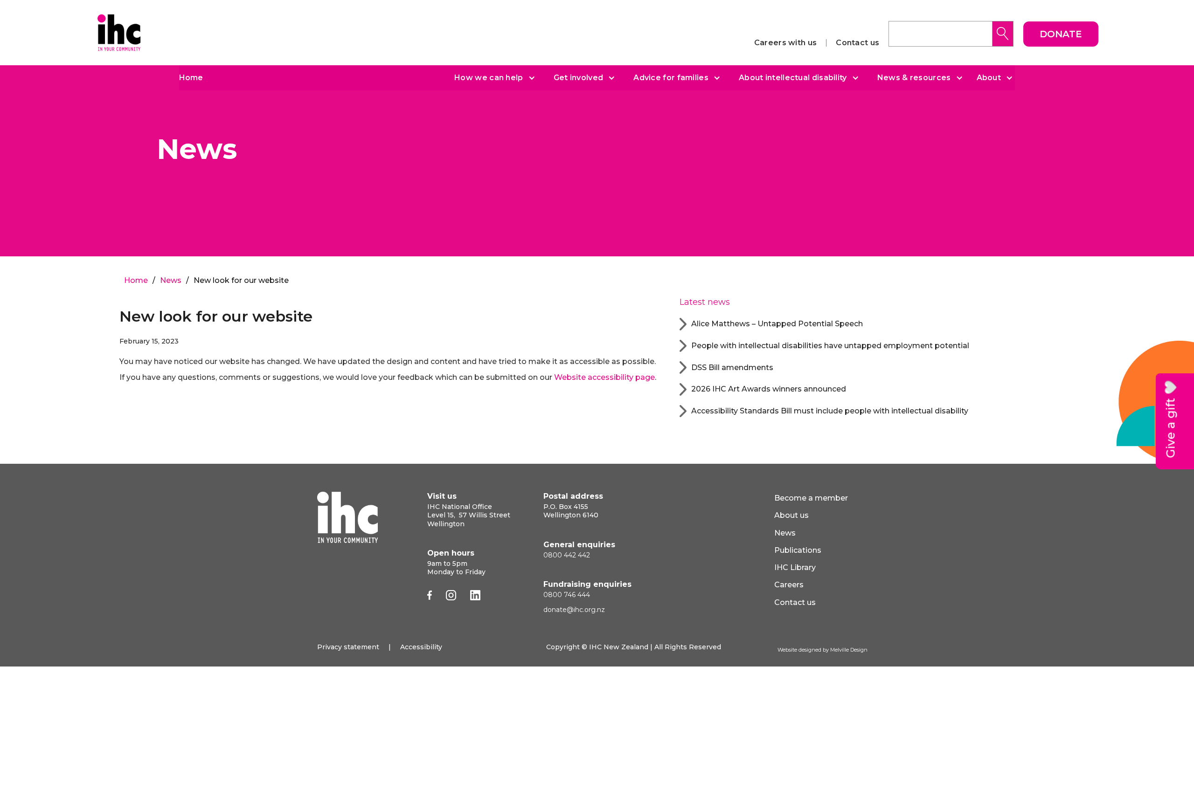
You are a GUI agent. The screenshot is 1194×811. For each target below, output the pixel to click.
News (170, 280)
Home (191, 77)
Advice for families (670, 78)
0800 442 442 (566, 555)
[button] (491, 77)
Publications (797, 550)
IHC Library (795, 567)
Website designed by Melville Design (822, 649)
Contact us (857, 43)
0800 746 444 (566, 595)
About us (791, 515)
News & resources (914, 78)
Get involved (579, 78)
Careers (789, 584)
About (989, 78)
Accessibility (421, 647)
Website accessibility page (604, 377)
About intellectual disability (793, 78)
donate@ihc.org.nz (574, 609)
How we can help (488, 78)
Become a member (811, 498)
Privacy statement (348, 647)
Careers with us (785, 43)
